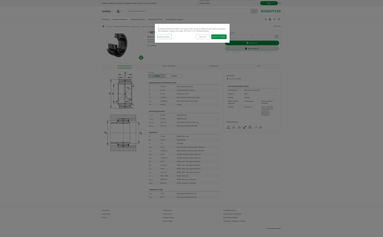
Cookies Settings (164, 37)
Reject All (202, 37)
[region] (192, 33)
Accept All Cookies (219, 37)
